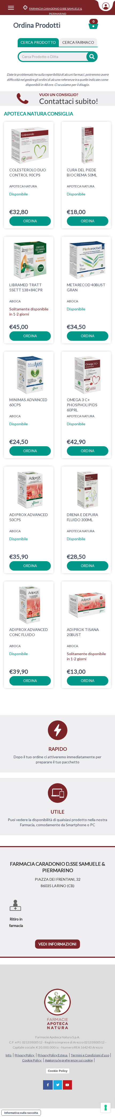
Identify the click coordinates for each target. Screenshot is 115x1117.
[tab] (78, 42)
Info (9, 1055)
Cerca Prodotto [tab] (38, 42)
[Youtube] (67, 1085)
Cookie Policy (32, 1060)
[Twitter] (57, 1085)
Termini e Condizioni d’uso (90, 1055)
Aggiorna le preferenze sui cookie (69, 1060)
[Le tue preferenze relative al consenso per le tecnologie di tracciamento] (106, 1108)
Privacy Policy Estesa (53, 1055)
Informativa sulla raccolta (21, 1112)
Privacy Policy (25, 1055)
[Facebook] (48, 1085)
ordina (30, 221)
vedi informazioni (57, 944)
